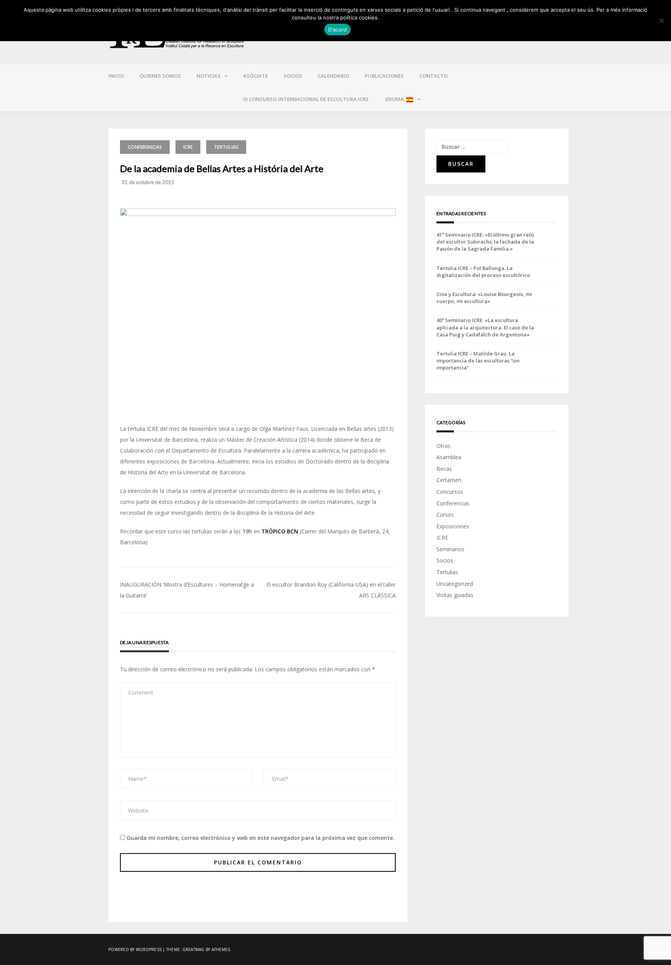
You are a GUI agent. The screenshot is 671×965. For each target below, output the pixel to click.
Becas (444, 468)
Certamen (448, 480)
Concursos (449, 491)
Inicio (116, 75)
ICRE (188, 147)
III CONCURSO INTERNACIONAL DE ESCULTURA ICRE (306, 99)
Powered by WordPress (135, 949)
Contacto (433, 75)
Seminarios (450, 549)
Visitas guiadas (454, 595)
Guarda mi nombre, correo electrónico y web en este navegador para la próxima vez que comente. (261, 837)
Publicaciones (384, 75)
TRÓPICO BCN (279, 531)
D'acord (337, 29)
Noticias (208, 75)
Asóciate (255, 75)
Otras (443, 445)
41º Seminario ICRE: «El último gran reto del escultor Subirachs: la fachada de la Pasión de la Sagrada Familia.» (485, 241)
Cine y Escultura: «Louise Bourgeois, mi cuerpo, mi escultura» (484, 298)
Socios (292, 75)
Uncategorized (454, 583)
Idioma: (395, 99)
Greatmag (194, 949)
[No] (661, 20)
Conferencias (145, 147)
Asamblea (448, 457)
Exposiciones (452, 526)
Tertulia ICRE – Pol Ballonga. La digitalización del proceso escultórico (483, 272)
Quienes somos (160, 75)
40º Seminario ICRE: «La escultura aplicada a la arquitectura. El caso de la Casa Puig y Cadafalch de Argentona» (485, 327)
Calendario (333, 75)
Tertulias (226, 147)
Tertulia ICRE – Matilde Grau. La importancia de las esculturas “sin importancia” (478, 360)
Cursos (445, 514)
